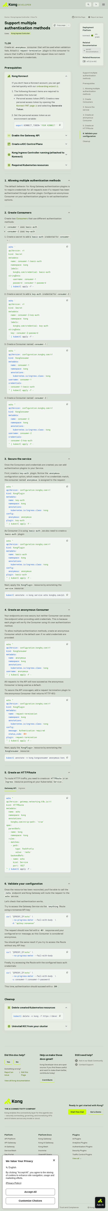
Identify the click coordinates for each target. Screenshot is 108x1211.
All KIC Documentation (92, 50)
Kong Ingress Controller (20, 17)
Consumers (22, 218)
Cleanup (9, 999)
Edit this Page (24, 1073)
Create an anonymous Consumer (88, 118)
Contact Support (86, 1064)
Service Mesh (10, 1150)
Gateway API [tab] (10, 788)
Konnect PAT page (25, 105)
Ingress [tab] (22, 788)
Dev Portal (9, 1154)
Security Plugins (79, 1150)
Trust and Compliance (69, 1207)
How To (34, 17)
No (17, 1062)
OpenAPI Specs (45, 1154)
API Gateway (10, 1142)
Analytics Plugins (79, 1142)
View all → (77, 1158)
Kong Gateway (44, 1138)
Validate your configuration (90, 134)
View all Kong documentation (17, 1080)
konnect (86, 35)
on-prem (97, 35)
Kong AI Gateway (45, 1142)
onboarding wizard (46, 86)
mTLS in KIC (92, 61)
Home (6, 17)
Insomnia (42, 1150)
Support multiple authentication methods (90, 75)
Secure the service (88, 108)
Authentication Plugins (82, 1146)
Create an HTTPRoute (88, 127)
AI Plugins (76, 1138)
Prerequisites (12, 67)
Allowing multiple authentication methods (91, 91)
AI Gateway (9, 1146)
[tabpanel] (37, 834)
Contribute (47, 1080)
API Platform (9, 1138)
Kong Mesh (43, 1146)
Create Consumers (88, 100)
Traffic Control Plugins (82, 1154)
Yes (8, 1062)
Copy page (61, 25)
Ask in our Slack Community (91, 1060)
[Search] (88, 4)
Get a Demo (95, 1112)
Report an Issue (8, 1073)
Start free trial (77, 1112)
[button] (60, 125)
